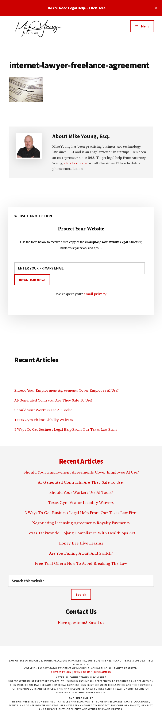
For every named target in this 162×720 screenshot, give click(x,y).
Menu (145, 26)
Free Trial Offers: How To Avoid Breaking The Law (81, 563)
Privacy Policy (61, 672)
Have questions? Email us (81, 623)
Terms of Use (82, 672)
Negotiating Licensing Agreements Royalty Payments (81, 523)
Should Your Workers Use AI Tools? (43, 410)
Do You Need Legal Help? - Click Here (76, 7)
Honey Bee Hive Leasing (81, 543)
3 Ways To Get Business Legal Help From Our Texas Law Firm (65, 429)
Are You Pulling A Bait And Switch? (81, 553)
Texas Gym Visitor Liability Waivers (43, 420)
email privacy (95, 294)
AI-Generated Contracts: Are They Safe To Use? (53, 400)
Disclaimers (102, 672)
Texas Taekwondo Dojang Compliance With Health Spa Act (81, 533)
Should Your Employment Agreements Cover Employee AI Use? (66, 390)
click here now (75, 163)
